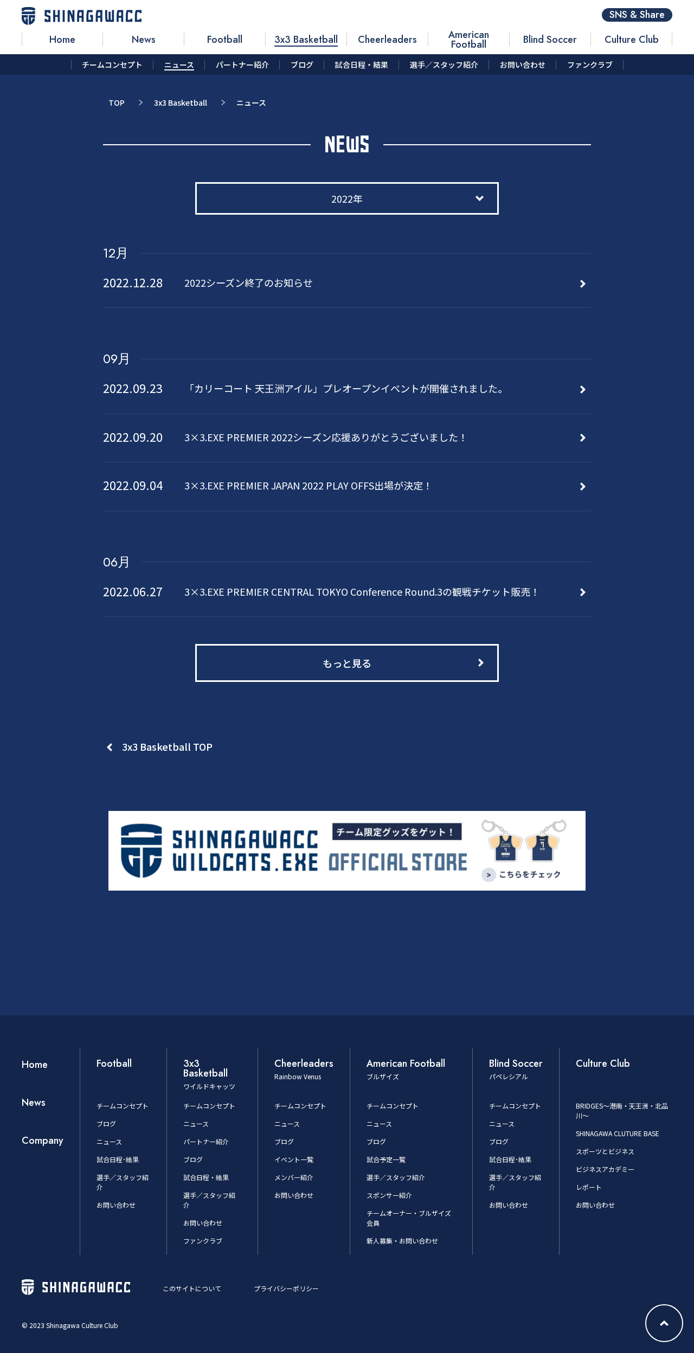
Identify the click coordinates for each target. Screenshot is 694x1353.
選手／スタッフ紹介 (396, 1177)
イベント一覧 (293, 1159)
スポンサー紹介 (389, 1195)
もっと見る (347, 663)
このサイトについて (192, 1288)
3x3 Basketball (180, 102)
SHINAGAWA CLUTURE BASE (617, 1133)
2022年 (347, 198)
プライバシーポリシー (286, 1288)
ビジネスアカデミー (605, 1169)
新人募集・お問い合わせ (402, 1240)
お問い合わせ (116, 1204)
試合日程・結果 (206, 1177)
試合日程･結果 (118, 1159)
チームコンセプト (123, 1105)
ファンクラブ (202, 1240)
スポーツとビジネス (605, 1151)
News (34, 1103)
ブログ (106, 1123)
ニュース (109, 1141)
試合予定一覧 (386, 1159)
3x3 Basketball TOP (167, 746)
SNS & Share (637, 15)
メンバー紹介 (293, 1177)
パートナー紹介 (206, 1141)
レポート (589, 1186)
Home (35, 1065)
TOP (116, 102)
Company (42, 1140)
